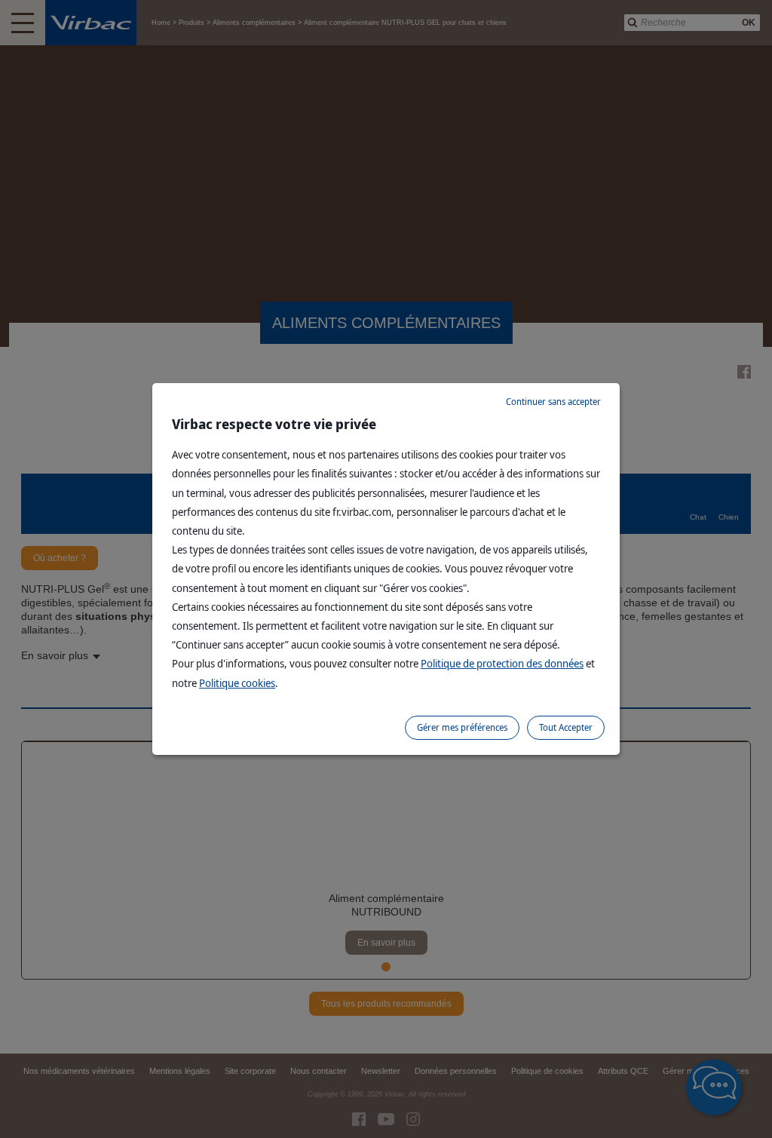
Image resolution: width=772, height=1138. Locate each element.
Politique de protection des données (502, 663)
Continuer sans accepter (553, 401)
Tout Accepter (566, 727)
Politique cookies (237, 683)
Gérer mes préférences (462, 727)
